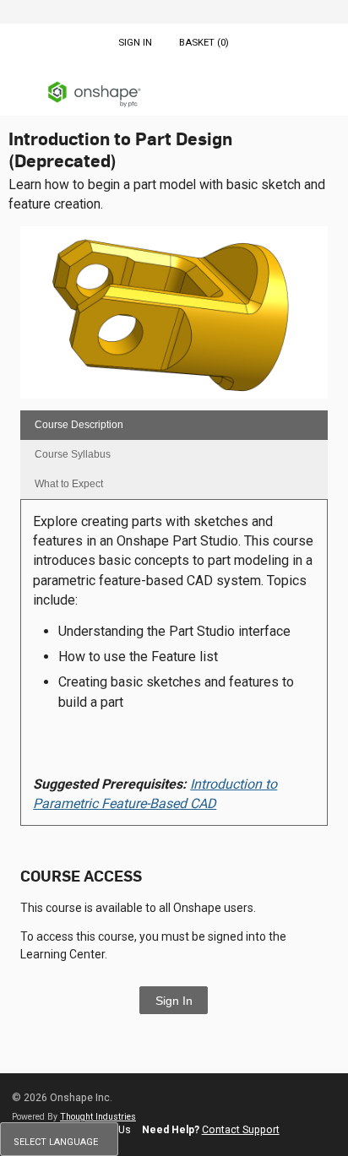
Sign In (174, 1000)
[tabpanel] (173, 668)
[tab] (173, 425)
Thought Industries (98, 1116)
